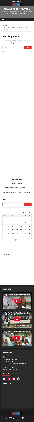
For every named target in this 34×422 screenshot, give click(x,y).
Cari (4, 199)
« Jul (15, 240)
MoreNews (26, 418)
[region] (17, 269)
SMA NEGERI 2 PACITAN (17, 9)
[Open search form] (31, 19)
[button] (2, 19)
